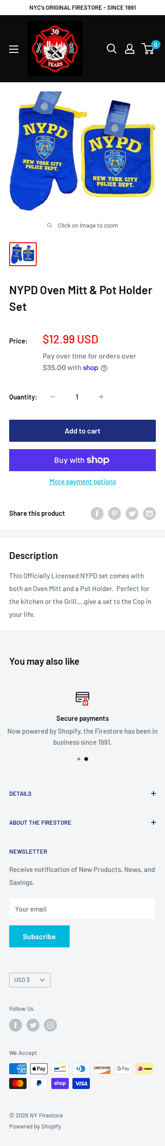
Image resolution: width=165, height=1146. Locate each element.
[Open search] (112, 49)
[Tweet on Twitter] (132, 513)
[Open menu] (13, 49)
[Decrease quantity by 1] (52, 396)
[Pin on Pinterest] (114, 513)
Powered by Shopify (35, 1126)
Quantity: (23, 397)
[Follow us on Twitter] (33, 1025)
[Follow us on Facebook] (15, 1025)
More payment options (83, 481)
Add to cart (82, 430)
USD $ (22, 979)
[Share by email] (149, 513)
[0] (148, 48)
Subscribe (39, 936)
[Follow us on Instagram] (50, 1025)
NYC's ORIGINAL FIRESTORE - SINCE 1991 (82, 7)
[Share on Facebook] (97, 513)
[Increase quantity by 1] (101, 396)
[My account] (129, 49)
